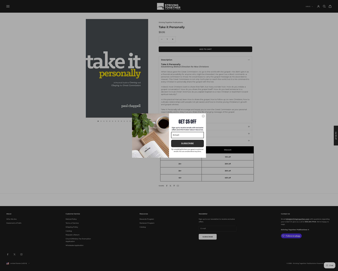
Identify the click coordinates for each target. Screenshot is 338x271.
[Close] (203, 116)
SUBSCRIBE (187, 143)
